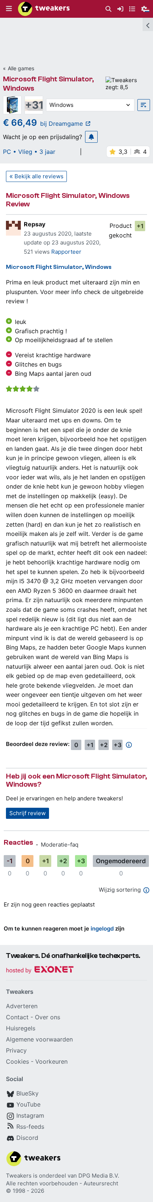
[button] (9, 9)
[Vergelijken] (143, 105)
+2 (104, 745)
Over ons (47, 1017)
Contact (17, 1017)
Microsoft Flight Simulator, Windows (58, 267)
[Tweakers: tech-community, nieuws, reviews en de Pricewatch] (44, 9)
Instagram (30, 1115)
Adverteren (22, 1006)
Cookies (17, 1061)
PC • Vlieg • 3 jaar (29, 151)
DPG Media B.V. (98, 1175)
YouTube (28, 1104)
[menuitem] (108, 9)
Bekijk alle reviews (39, 176)
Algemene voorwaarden (39, 1039)
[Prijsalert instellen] (91, 137)
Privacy (16, 1050)
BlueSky (27, 1093)
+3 (117, 745)
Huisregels (20, 1028)
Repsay (34, 224)
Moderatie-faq (59, 844)
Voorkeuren (51, 1061)
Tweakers (19, 1175)
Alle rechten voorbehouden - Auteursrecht (62, 1183)
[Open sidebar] (148, 24)
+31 (34, 105)
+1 (140, 226)
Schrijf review (27, 813)
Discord (27, 1137)
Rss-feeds (30, 1126)
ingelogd (102, 928)
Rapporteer (66, 251)
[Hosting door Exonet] (40, 970)
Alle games (21, 68)
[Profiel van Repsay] (13, 228)
